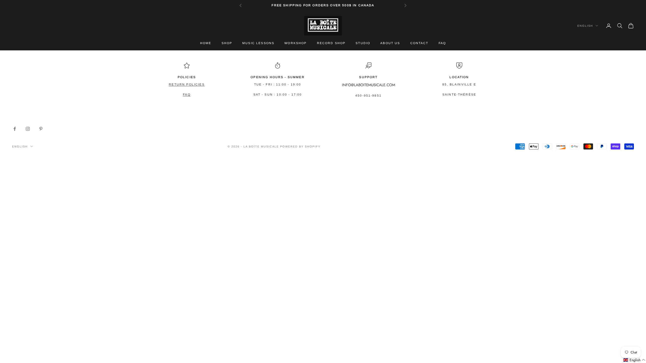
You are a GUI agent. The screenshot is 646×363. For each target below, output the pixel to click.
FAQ (442, 43)
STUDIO (363, 43)
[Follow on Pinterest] (40, 128)
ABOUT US (390, 43)
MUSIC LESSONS (258, 43)
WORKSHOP (295, 43)
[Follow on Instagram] (27, 128)
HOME (205, 43)
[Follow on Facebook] (14, 128)
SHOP (227, 43)
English (585, 25)
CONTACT (419, 43)
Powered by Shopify (300, 146)
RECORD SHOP (331, 43)
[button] (634, 360)
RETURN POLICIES (186, 84)
